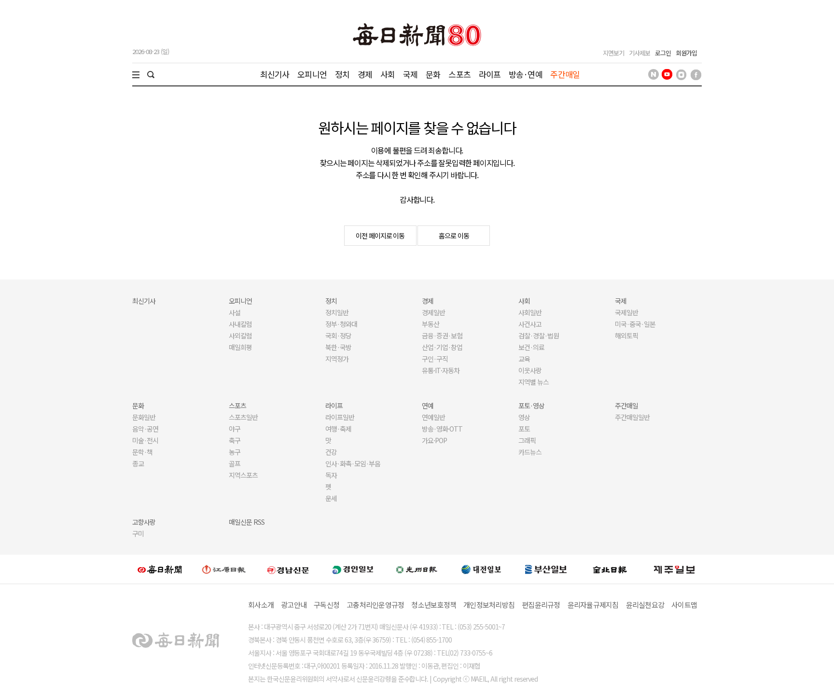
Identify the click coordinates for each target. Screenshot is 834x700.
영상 (524, 417)
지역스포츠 (243, 475)
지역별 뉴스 (533, 381)
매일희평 (240, 347)
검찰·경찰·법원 (538, 335)
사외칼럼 (240, 335)
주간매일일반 (632, 417)
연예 (427, 405)
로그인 (663, 52)
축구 (234, 440)
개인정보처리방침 (488, 605)
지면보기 (613, 52)
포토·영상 (531, 405)
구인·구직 (435, 358)
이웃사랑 (530, 370)
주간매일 (565, 74)
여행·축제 (338, 428)
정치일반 (336, 312)
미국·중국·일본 (635, 324)
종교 (138, 463)
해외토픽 (626, 335)
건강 (331, 451)
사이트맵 (684, 605)
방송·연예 (525, 74)
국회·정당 (338, 335)
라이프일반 (339, 417)
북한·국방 (338, 347)
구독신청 (326, 605)
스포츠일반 (243, 417)
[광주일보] (416, 569)
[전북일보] (610, 569)
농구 (234, 451)
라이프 (489, 74)
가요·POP (434, 440)
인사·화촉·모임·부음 (352, 463)
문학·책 (142, 451)
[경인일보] (353, 569)
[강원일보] (224, 569)
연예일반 (433, 417)
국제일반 (626, 312)
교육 (524, 358)
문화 (433, 74)
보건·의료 (531, 347)
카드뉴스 (530, 451)
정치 (342, 74)
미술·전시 (145, 440)
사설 (234, 312)
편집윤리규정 (541, 605)
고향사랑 (143, 521)
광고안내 (293, 605)
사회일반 (530, 312)
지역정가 (336, 358)
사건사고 (530, 324)
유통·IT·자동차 (440, 370)
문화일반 (143, 417)
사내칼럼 (240, 324)
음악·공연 (145, 428)
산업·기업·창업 (442, 347)
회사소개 (261, 605)
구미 (138, 533)
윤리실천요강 (645, 605)
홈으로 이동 (454, 235)
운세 (331, 498)
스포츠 (459, 74)
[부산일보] (546, 569)
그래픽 (527, 440)
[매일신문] (160, 569)
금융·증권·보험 (442, 335)
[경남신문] (288, 569)
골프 (234, 463)
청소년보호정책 (433, 605)
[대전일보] (481, 569)
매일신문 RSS (246, 521)
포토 (524, 428)
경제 (365, 74)
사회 (387, 74)
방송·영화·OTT (442, 428)
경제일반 (433, 312)
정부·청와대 (341, 324)
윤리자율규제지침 (593, 605)
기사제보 (639, 52)
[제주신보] (674, 569)
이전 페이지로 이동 (380, 235)
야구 (234, 428)
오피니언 (312, 74)
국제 (410, 74)
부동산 (430, 324)
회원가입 (686, 52)
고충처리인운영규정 (375, 605)
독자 (331, 475)
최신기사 (275, 74)
